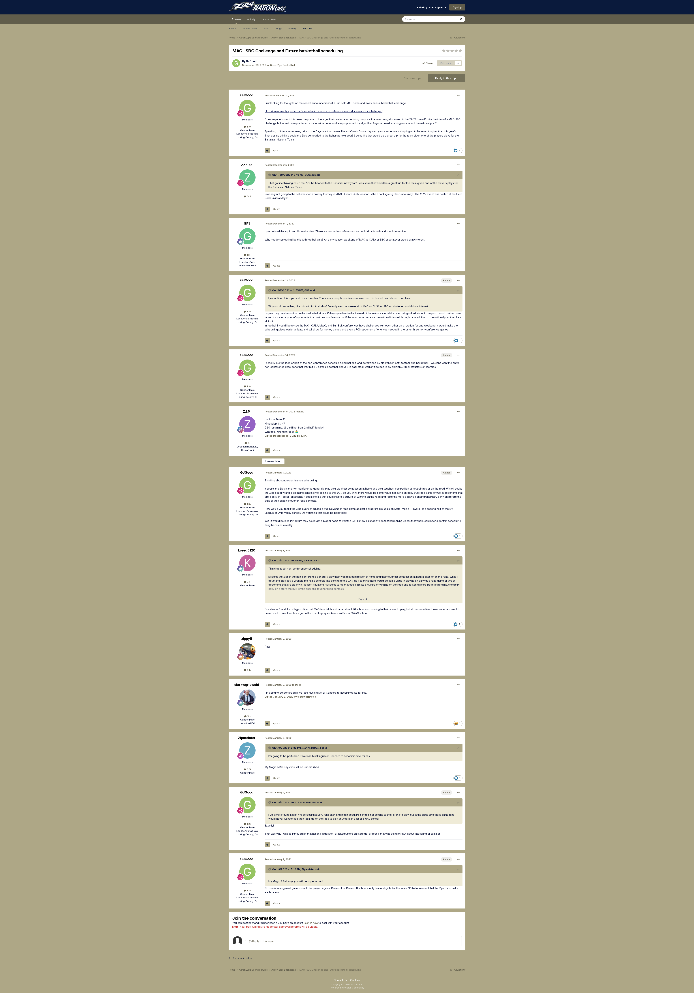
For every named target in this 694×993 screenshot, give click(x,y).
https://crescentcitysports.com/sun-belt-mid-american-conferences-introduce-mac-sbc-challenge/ (323, 111)
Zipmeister (247, 738)
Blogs (279, 28)
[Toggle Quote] (270, 174)
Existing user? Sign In (431, 7)
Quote (276, 150)
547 (248, 196)
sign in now (311, 922)
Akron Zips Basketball (282, 65)
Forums (307, 28)
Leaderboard (269, 19)
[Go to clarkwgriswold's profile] (247, 697)
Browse (236, 19)
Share (429, 63)
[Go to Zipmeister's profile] (247, 750)
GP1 (247, 223)
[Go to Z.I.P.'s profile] (247, 424)
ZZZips (246, 165)
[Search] (461, 19)
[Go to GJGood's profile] (236, 63)
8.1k (248, 670)
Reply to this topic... (263, 941)
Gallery (292, 28)
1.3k (248, 126)
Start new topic (413, 78)
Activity (251, 19)
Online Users (250, 28)
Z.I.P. (246, 411)
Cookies (355, 980)
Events (233, 28)
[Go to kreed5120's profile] (247, 563)
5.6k (248, 769)
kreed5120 (246, 550)
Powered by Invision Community (347, 987)
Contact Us (340, 980)
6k (248, 443)
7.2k (248, 581)
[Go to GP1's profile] (247, 236)
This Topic (447, 19)
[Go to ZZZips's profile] (247, 177)
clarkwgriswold (246, 685)
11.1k (248, 254)
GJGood (251, 61)
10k (249, 716)
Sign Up (457, 7)
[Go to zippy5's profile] (247, 651)
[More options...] (458, 95)
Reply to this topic (446, 78)
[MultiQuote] (267, 150)
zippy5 (246, 639)
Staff (266, 28)
